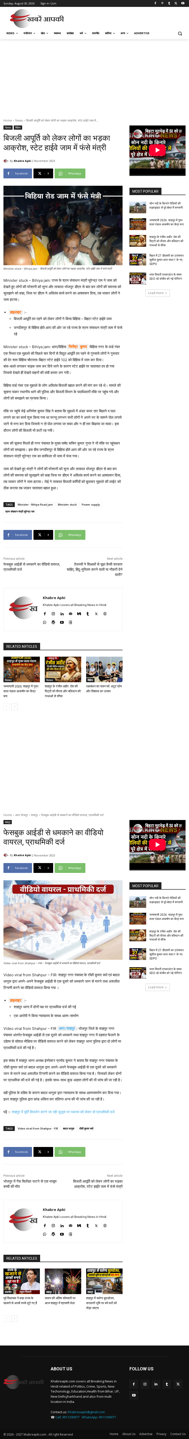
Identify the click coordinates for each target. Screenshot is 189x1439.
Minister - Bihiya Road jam (35, 504)
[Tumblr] (169, 3)
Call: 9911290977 (67, 1417)
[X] (176, 3)
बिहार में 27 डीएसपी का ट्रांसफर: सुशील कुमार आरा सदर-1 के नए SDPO (166, 260)
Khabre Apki (22, 161)
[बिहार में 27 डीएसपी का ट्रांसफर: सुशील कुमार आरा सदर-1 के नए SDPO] (137, 259)
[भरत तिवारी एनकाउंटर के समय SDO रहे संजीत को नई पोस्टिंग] (137, 278)
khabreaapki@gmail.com (86, 1412)
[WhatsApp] (45, 621)
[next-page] (14, 707)
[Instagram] (53, 613)
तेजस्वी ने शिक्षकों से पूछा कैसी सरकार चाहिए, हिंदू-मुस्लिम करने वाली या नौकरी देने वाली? (95, 569)
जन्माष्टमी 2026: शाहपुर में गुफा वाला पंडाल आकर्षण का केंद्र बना (20, 691)
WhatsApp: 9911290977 (99, 1417)
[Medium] (79, 613)
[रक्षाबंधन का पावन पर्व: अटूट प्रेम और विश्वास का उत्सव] (104, 669)
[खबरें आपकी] (36, 18)
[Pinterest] (162, 3)
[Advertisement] (128, 18)
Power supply (91, 504)
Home (7, 120)
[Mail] (70, 613)
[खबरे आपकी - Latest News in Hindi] (23, 1382)
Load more (156, 293)
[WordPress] (53, 621)
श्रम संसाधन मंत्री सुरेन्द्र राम (19, 511)
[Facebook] (155, 3)
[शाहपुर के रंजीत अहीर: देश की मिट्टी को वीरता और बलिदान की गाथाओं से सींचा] (63, 669)
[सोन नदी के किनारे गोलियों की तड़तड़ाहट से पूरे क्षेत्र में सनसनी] (137, 207)
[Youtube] (183, 3)
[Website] (105, 613)
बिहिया (18, 127)
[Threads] (70, 621)
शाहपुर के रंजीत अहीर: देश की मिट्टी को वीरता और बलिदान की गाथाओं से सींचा (63, 691)
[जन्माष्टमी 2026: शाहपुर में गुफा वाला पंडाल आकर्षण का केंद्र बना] (21, 669)
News (19, 120)
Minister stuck (67, 504)
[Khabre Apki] (6, 160)
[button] (180, 33)
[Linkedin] (62, 613)
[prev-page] (6, 707)
